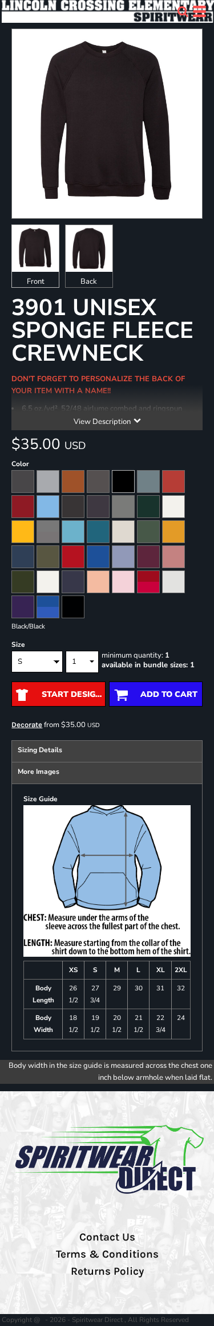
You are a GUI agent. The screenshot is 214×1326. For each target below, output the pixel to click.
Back (88, 281)
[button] (182, 11)
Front (36, 281)
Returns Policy (107, 1271)
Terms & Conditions (107, 1254)
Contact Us (107, 1237)
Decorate (26, 724)
